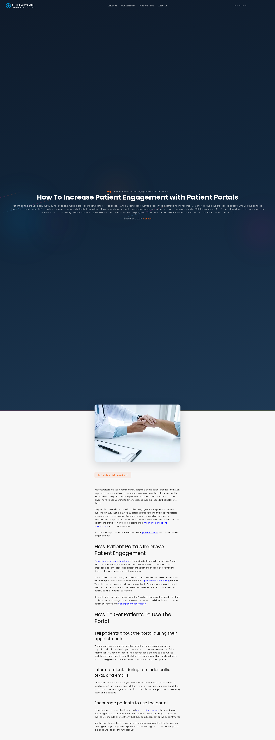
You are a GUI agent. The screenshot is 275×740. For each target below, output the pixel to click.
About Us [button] (162, 5)
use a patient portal (146, 710)
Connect (147, 218)
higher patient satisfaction (132, 603)
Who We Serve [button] (147, 5)
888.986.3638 (240, 5)
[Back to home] (20, 5)
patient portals (150, 532)
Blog (109, 191)
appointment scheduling (156, 580)
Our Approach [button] (128, 5)
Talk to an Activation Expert (114, 475)
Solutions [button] (112, 5)
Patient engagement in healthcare (113, 561)
